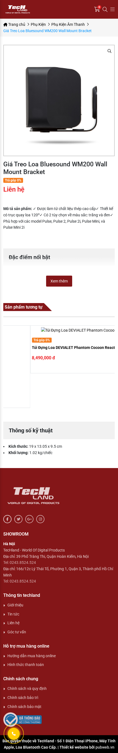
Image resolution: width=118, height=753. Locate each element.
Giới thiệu (15, 605)
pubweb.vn (104, 747)
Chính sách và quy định (27, 688)
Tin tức (13, 614)
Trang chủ (16, 24)
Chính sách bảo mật (24, 706)
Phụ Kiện (38, 24)
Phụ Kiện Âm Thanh (68, 24)
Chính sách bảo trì (22, 697)
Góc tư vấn (16, 632)
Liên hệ (13, 623)
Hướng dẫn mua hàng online (31, 656)
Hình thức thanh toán (25, 664)
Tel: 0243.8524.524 (19, 562)
